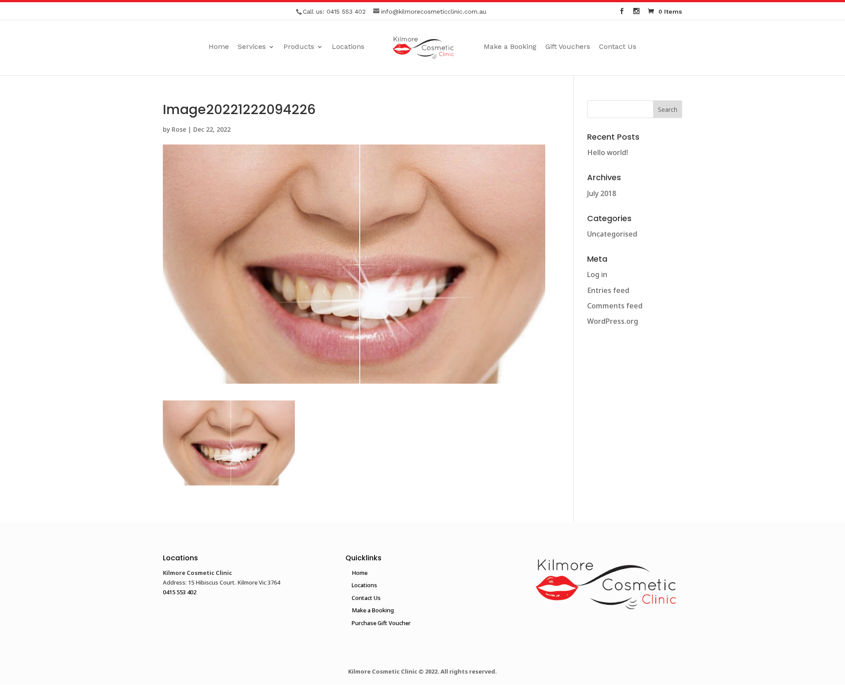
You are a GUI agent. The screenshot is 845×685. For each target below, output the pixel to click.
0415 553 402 (346, 11)
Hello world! (607, 152)
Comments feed (615, 306)
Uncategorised (612, 234)
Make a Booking (510, 47)
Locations (348, 47)
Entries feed (608, 290)
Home (219, 47)
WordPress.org (612, 321)
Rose (179, 129)
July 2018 (601, 193)
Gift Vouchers (567, 47)
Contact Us (617, 47)
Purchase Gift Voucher (381, 623)
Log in (597, 274)
